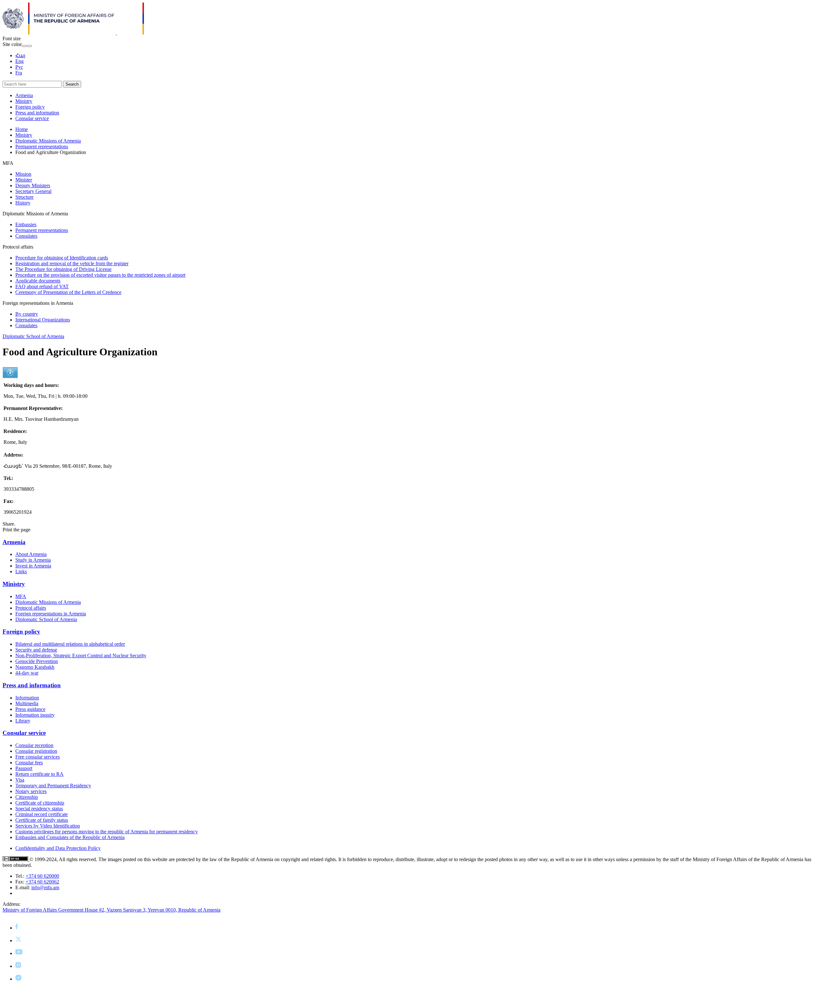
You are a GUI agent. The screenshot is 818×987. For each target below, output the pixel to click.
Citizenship (26, 797)
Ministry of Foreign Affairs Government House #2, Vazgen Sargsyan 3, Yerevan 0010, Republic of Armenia (111, 910)
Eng (19, 61)
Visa (19, 780)
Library (22, 720)
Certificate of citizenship (39, 803)
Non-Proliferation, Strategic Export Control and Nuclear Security (80, 655)
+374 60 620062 (42, 881)
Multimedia (26, 703)
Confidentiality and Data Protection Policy (58, 848)
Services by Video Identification (47, 826)
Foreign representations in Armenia (50, 613)
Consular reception (34, 745)
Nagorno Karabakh (34, 667)
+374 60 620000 (42, 876)
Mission (23, 174)
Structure (24, 197)
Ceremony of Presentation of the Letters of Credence (68, 292)
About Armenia (31, 554)
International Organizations (42, 319)
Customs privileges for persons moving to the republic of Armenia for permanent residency (106, 831)
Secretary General (33, 191)
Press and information (37, 112)
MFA (20, 596)
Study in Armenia (33, 560)
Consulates (26, 236)
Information (27, 697)
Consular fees (29, 762)
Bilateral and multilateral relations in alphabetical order (70, 644)
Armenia (24, 95)
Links (21, 571)
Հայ (20, 55)
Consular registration (36, 751)
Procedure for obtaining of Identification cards (61, 257)
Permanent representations (41, 146)
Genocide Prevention (36, 661)
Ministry (23, 101)
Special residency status (39, 808)
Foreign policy (30, 107)
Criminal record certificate (41, 814)
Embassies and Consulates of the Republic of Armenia (70, 837)
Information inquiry (35, 715)
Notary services (31, 791)
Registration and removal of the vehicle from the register (71, 263)
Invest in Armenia (33, 565)
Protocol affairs (30, 608)
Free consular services (37, 757)
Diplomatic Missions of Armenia (48, 140)
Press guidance (30, 709)
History (22, 202)
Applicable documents (37, 280)
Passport (23, 768)
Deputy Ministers (32, 185)
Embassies (25, 224)
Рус (19, 67)
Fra (18, 72)
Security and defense (36, 649)
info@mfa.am (45, 887)
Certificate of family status (41, 820)
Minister (23, 179)
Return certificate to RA (39, 774)
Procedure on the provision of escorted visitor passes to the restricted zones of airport (100, 275)
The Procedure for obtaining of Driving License (63, 269)
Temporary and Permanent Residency (53, 785)
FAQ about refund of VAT (42, 286)
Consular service (32, 118)
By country (26, 314)
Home (21, 129)
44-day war (26, 672)
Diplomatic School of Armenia (33, 336)
